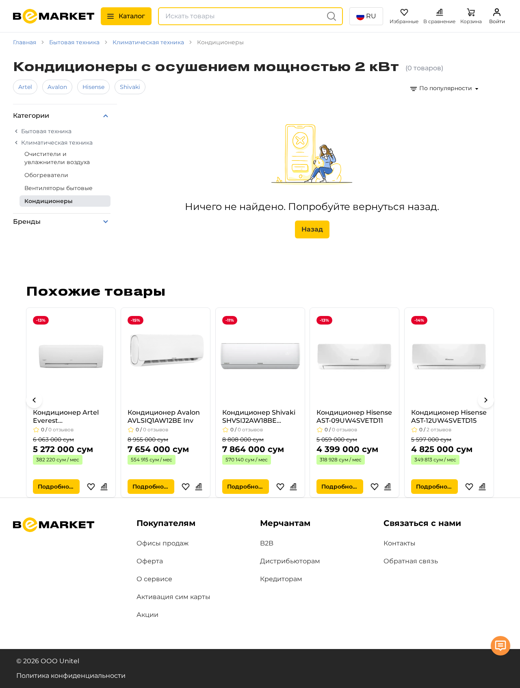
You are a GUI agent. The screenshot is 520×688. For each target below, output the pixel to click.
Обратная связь (411, 561)
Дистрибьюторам (290, 561)
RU (371, 16)
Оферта (149, 561)
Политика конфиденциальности (71, 675)
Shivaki (130, 87)
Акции (147, 615)
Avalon (57, 87)
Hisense (93, 87)
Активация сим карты (173, 597)
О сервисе (154, 579)
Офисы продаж (162, 543)
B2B (266, 543)
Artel (25, 87)
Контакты (400, 543)
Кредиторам (281, 579)
